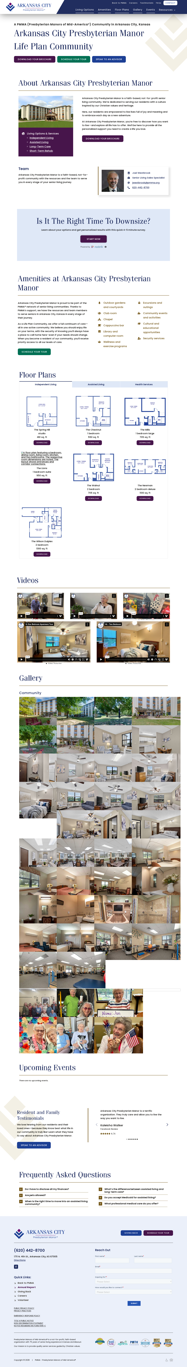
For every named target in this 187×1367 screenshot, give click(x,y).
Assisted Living (39, 142)
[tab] (45, 384)
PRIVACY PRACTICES (22, 1310)
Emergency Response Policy (27, 1315)
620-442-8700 (140, 187)
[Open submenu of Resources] (174, 10)
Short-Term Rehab (41, 151)
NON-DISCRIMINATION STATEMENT (28, 1323)
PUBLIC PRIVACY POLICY (24, 1308)
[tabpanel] (93, 473)
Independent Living (42, 138)
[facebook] (16, 1267)
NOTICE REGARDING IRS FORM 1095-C (30, 1325)
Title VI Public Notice (24, 1320)
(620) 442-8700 (29, 1250)
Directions (20, 1260)
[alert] (93, 1080)
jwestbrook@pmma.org (146, 182)
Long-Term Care (40, 146)
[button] (126, 1139)
